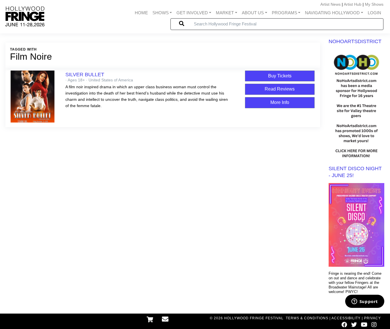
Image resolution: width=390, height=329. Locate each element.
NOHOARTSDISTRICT (355, 41)
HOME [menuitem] (141, 13)
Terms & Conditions (307, 318)
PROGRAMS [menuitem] (284, 13)
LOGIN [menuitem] (374, 13)
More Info (279, 102)
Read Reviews (280, 89)
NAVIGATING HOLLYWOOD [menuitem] (332, 13)
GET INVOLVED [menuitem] (192, 13)
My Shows (374, 4)
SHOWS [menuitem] (160, 13)
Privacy (372, 318)
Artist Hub (352, 4)
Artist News (330, 4)
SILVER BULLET (84, 74)
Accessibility (346, 318)
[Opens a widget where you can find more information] (364, 302)
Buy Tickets (280, 75)
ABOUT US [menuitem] (253, 13)
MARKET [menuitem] (225, 13)
